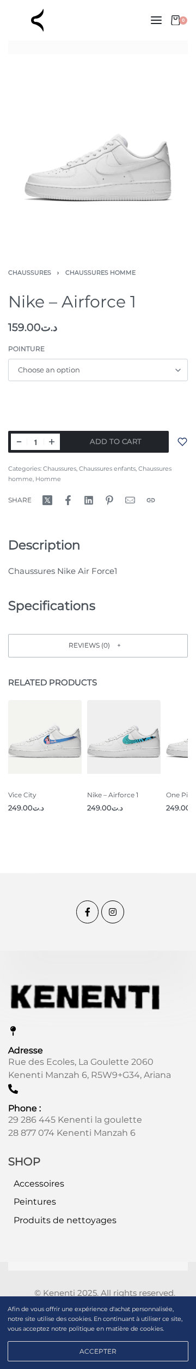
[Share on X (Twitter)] (47, 500)
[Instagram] (112, 911)
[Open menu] (156, 20)
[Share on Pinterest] (109, 500)
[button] (98, 645)
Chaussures (29, 272)
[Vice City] (45, 737)
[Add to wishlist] (182, 442)
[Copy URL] (151, 500)
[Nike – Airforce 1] (124, 737)
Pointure (26, 349)
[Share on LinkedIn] (89, 500)
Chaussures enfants (107, 468)
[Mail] (130, 500)
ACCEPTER (98, 1351)
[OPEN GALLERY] (98, 152)
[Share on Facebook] (68, 500)
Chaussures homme (100, 272)
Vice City (22, 795)
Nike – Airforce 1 (112, 795)
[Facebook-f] (87, 911)
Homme (48, 479)
